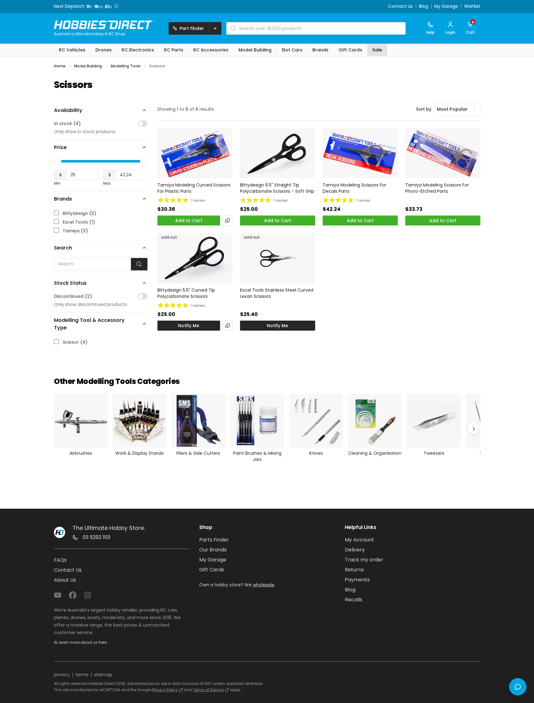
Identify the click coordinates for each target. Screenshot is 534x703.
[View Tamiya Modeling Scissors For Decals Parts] (360, 153)
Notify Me (188, 325)
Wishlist (472, 6)
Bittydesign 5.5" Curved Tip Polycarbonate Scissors (186, 293)
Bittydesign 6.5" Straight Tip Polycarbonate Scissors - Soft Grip (277, 188)
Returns (354, 569)
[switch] (142, 123)
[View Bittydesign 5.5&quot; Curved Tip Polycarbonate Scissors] (195, 258)
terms (82, 674)
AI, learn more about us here (80, 642)
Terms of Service (208, 689)
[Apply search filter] (139, 264)
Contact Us (400, 6)
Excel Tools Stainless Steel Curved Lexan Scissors (276, 293)
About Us (65, 580)
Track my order (364, 559)
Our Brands (213, 549)
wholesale (263, 585)
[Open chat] (518, 687)
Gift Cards (211, 569)
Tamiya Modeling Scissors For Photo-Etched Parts (437, 188)
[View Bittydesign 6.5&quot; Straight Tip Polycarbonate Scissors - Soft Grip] (277, 153)
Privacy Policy (165, 689)
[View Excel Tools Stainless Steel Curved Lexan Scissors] (277, 258)
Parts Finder (214, 539)
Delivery (355, 549)
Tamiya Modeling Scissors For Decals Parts (354, 188)
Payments (357, 579)
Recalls (353, 599)
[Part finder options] (215, 28)
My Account (359, 539)
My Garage (446, 6)
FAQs (60, 560)
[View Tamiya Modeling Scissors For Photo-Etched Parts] (442, 153)
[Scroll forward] (473, 428)
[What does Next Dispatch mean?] (117, 6)
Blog (423, 6)
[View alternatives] (228, 220)
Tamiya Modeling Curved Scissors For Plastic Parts (193, 188)
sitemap (103, 674)
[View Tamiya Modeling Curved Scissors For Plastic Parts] (195, 153)
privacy (62, 674)
